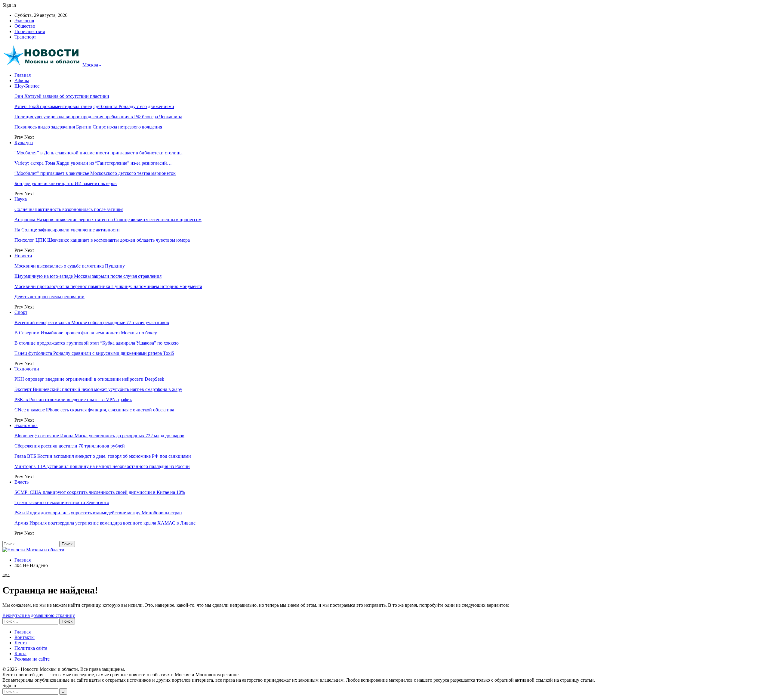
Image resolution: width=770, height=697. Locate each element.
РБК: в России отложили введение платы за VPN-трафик (73, 399)
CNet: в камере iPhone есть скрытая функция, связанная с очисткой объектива (94, 409)
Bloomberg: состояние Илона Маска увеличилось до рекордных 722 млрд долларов (99, 435)
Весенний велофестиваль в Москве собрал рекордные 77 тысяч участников (91, 322)
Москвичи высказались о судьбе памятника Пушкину (69, 265)
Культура (23, 142)
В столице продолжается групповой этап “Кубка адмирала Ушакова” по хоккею (96, 342)
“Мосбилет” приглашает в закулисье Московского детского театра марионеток (95, 173)
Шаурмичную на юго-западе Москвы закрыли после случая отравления (88, 276)
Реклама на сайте (32, 658)
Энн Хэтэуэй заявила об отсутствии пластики (61, 96)
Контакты (24, 637)
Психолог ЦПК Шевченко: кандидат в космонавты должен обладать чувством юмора (102, 240)
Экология (24, 20)
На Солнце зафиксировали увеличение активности (67, 229)
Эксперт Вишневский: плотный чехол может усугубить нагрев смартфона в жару (98, 389)
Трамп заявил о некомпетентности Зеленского (61, 502)
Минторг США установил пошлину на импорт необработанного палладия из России (102, 466)
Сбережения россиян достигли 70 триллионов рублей (69, 445)
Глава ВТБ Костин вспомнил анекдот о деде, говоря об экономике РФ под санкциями (102, 456)
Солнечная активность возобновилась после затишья (68, 209)
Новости (23, 255)
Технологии (26, 368)
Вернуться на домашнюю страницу (38, 615)
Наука (20, 199)
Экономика (26, 425)
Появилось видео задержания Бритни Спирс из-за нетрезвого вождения (88, 126)
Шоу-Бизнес (26, 85)
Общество (24, 26)
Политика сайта (30, 648)
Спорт (20, 312)
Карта (20, 653)
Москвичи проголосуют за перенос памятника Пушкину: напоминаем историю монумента (108, 286)
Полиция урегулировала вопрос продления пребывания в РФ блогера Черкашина (98, 116)
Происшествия (29, 31)
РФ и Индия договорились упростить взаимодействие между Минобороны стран (98, 512)
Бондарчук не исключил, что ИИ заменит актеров (65, 183)
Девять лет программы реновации (49, 296)
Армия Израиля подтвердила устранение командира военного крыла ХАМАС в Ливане (105, 522)
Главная (22, 75)
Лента (20, 642)
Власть (21, 482)
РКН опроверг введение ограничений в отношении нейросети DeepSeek (89, 379)
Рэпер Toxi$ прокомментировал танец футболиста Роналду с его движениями (94, 106)
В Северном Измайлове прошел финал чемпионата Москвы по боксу (85, 332)
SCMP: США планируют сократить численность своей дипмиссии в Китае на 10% (99, 492)
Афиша (21, 80)
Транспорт (25, 36)
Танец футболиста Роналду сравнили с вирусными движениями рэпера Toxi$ (94, 353)
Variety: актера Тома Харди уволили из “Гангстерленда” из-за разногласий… (93, 163)
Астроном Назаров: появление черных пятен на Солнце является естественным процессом (108, 219)
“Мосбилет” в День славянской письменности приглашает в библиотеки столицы (98, 152)
